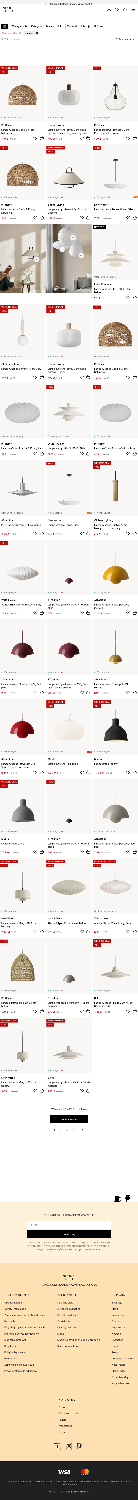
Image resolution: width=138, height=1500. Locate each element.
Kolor (60, 26)
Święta (115, 1346)
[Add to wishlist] (35, 138)
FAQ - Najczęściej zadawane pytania (24, 1327)
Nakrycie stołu (65, 1302)
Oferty (115, 1321)
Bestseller (117, 1339)
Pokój (115, 1352)
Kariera (62, 1419)
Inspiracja (117, 1302)
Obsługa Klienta (13, 1302)
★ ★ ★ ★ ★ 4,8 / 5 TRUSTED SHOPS (72, 2)
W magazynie (19, 26)
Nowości (116, 1333)
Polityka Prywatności (15, 1352)
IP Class (99, 26)
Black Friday (118, 1370)
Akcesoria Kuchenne (68, 1308)
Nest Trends (118, 1364)
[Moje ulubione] (117, 9)
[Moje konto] (109, 9)
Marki (115, 1308)
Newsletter (10, 1321)
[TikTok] (80, 1446)
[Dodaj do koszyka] (42, 138)
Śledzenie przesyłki (15, 1339)
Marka (50, 26)
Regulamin (10, 1346)
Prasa (62, 1432)
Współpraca (65, 1425)
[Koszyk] (125, 9)
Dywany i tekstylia (67, 1327)
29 (74, 1130)
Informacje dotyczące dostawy (21, 1333)
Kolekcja (85, 26)
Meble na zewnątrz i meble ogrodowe (78, 1339)
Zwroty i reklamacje (15, 1308)
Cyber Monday (120, 1377)
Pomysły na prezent (123, 1358)
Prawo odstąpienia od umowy (20, 1370)
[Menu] (133, 9)
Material (72, 26)
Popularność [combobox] (125, 39)
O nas (62, 1407)
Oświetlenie (63, 1321)
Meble (60, 1333)
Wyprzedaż (118, 1327)
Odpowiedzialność (69, 1413)
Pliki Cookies (11, 1358)
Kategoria (37, 26)
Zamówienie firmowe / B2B (19, 1364)
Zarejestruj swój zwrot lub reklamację (25, 1315)
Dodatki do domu (67, 1315)
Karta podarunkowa (68, 1346)
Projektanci (118, 1315)
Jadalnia (29, 33)
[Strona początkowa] (9, 9)
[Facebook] (57, 1446)
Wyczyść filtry (9, 33)
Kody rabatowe (120, 1383)
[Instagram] (69, 1446)
